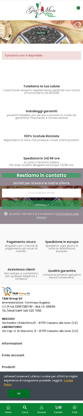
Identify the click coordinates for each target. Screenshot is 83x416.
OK (19, 393)
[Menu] (5, 10)
